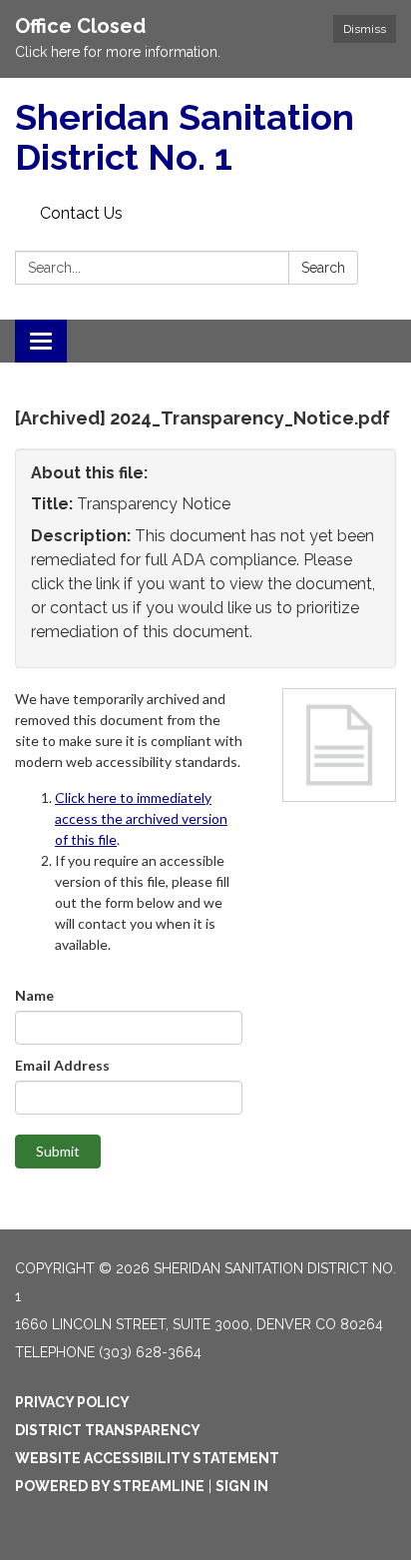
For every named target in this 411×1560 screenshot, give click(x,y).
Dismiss (364, 29)
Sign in (241, 1486)
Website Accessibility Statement (147, 1458)
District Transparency (108, 1430)
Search (323, 268)
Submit (58, 1151)
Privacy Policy (72, 1402)
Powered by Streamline (110, 1486)
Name (34, 995)
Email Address (62, 1065)
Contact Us (81, 213)
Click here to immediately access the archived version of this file (141, 818)
